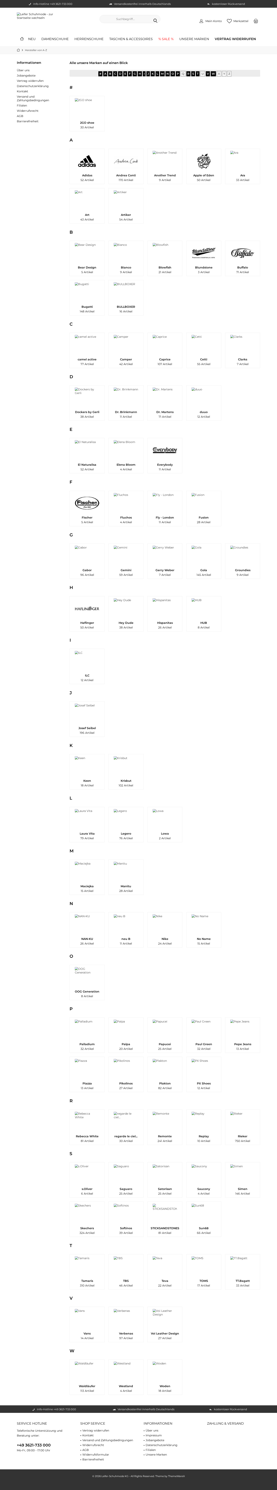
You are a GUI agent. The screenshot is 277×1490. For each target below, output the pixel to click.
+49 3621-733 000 (34, 1445)
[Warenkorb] (256, 21)
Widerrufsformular (95, 1454)
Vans (87, 1333)
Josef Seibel (87, 728)
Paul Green (203, 1044)
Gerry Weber (165, 570)
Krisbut (126, 781)
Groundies (242, 570)
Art (87, 215)
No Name (204, 939)
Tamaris (87, 1281)
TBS (126, 1281)
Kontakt (22, 91)
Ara (242, 175)
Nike (165, 939)
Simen (242, 1189)
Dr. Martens (165, 412)
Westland (126, 1386)
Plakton (165, 1083)
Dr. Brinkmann (126, 412)
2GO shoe (87, 123)
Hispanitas (165, 623)
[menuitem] (256, 21)
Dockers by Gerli (87, 412)
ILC (87, 675)
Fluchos (126, 517)
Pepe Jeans (242, 1044)
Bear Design (87, 267)
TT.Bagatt (243, 1281)
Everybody (165, 464)
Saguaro (126, 1189)
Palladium (87, 1044)
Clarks (242, 359)
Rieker (242, 1136)
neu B (125, 939)
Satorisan (165, 1189)
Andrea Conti (126, 175)
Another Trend (165, 175)
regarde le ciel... (125, 1136)
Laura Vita (87, 833)
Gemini (126, 570)
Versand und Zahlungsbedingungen (33, 98)
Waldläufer (87, 1386)
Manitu (126, 886)
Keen (87, 781)
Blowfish (165, 267)
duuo (204, 412)
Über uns (23, 70)
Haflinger (87, 623)
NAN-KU (87, 939)
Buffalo (242, 267)
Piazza (87, 1083)
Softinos (126, 1228)
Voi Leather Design (165, 1333)
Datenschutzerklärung (33, 86)
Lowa (165, 833)
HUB (203, 623)
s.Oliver (87, 1189)
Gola (203, 570)
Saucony (203, 1189)
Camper (126, 359)
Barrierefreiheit (28, 121)
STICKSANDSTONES (165, 1228)
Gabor (87, 570)
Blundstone (204, 267)
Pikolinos (126, 1083)
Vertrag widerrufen (30, 81)
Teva (165, 1281)
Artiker (126, 215)
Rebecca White (87, 1136)
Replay (204, 1136)
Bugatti (87, 307)
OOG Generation (87, 991)
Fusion (204, 517)
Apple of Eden (203, 175)
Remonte (165, 1136)
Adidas (87, 175)
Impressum (154, 1435)
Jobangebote (26, 75)
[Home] (21, 39)
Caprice (165, 359)
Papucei (165, 1044)
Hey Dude (126, 623)
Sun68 (203, 1228)
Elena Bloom (126, 464)
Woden (165, 1386)
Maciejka (87, 886)
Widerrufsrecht (28, 111)
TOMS (204, 1281)
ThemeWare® (176, 1476)
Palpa (126, 1044)
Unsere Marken (156, 1454)
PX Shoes (204, 1083)
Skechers (87, 1228)
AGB (20, 116)
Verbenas (126, 1333)
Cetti (203, 359)
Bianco (126, 267)
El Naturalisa (87, 464)
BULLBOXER (126, 307)
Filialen (22, 105)
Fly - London (165, 517)
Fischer (87, 517)
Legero (126, 833)
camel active (87, 359)
